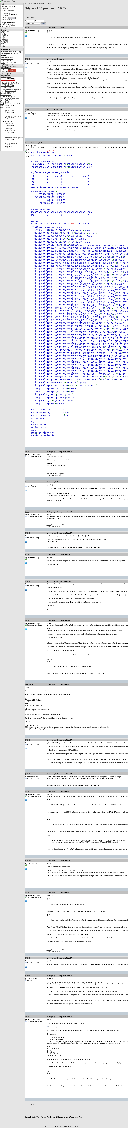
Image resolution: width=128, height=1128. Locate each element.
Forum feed (4, 8)
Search (2, 104)
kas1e (27, 27)
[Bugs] (12, 24)
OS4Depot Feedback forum (10, 53)
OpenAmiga (4, 26)
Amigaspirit (4, 35)
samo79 (27, 554)
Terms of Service (5, 95)
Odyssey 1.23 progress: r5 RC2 (45, 8)
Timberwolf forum (7, 84)
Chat (1, 12)
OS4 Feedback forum (8, 51)
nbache (27, 581)
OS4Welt (3, 28)
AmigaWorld (4, 42)
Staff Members (4, 96)
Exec (2, 44)
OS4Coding (4, 41)
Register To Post (31, 17)
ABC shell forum (7, 59)
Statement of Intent (6, 93)
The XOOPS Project (76, 1127)
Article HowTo (5, 102)
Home (2, 3)
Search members (5, 107)
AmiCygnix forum (7, 57)
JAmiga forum (6, 75)
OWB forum (5, 78)
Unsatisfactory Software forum (11, 89)
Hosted (2, 48)
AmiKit (2, 37)
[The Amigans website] (7, 1)
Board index (28, 3)
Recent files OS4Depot (7, 10)
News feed (3, 6)
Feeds (2, 5)
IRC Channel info (5, 14)
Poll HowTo (4, 100)
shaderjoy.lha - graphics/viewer (10, 129)
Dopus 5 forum (6, 68)
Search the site (4, 105)
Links (2, 21)
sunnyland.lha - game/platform (10, 110)
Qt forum (4, 80)
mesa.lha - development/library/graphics (14, 137)
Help (1, 98)
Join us (49, 474)
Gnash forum (5, 71)
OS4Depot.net (5, 24)
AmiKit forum (6, 60)
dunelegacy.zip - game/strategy (10, 122)
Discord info (4, 17)
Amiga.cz (3, 46)
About (2, 91)
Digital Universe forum (8, 66)
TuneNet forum (6, 87)
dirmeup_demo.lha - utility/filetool (11, 144)
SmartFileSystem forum (9, 82)
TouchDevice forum (7, 86)
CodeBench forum (7, 64)
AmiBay (3, 39)
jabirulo (28, 59)
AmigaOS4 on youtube (54, 475)
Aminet (2, 33)
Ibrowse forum (6, 73)
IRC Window (4, 15)
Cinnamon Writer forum (9, 62)
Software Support (39, 3)
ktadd (27, 109)
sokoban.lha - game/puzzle (13, 116)
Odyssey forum (6, 77)
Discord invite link (6, 19)
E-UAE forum (6, 69)
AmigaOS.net (4, 32)
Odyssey (49, 3)
